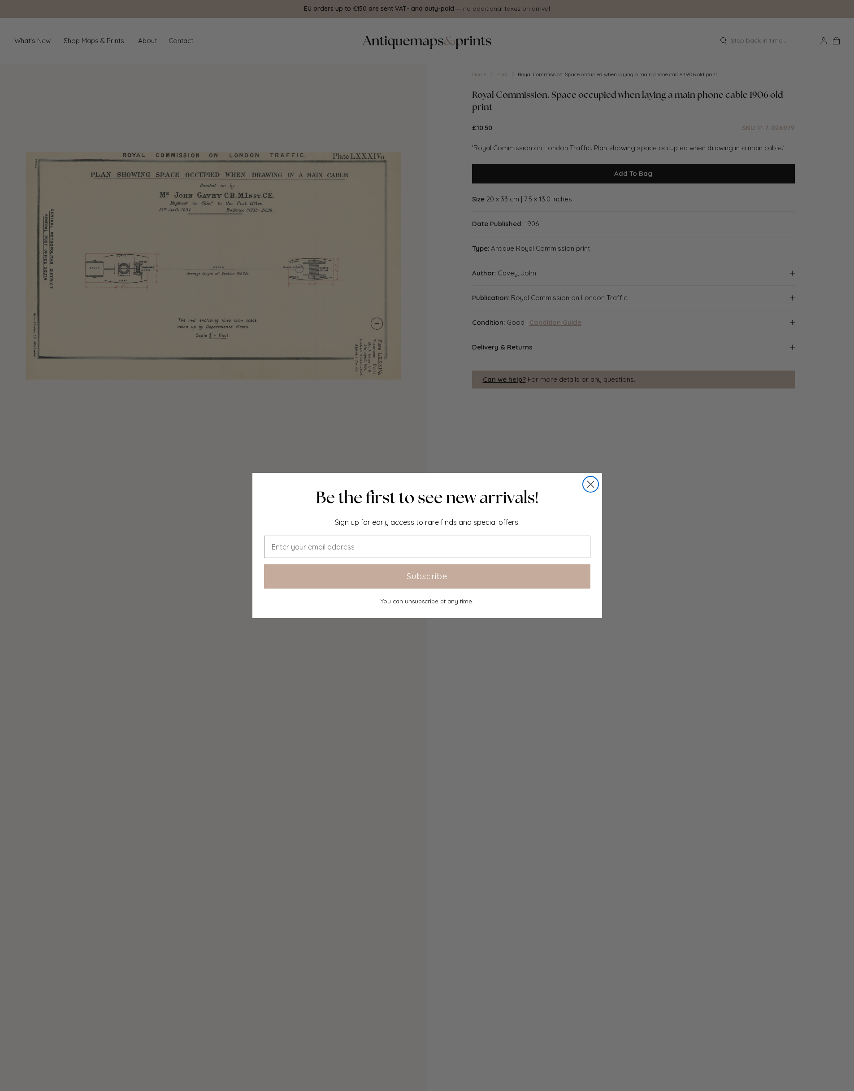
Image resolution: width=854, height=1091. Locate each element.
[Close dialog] (590, 484)
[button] (427, 497)
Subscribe (427, 576)
